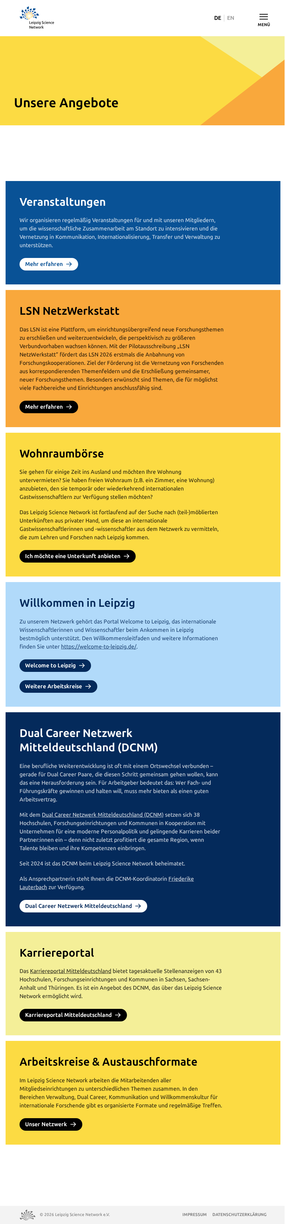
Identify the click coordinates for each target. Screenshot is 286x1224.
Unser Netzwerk (46, 1124)
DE (217, 18)
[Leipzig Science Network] (37, 18)
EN (230, 18)
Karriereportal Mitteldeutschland (70, 971)
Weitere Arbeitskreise (53, 686)
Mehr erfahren (44, 264)
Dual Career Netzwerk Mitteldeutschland (78, 906)
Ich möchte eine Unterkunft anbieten (72, 556)
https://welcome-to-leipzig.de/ (98, 646)
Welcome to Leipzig (50, 665)
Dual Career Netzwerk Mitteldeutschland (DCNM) (103, 814)
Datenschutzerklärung (239, 1214)
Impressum (194, 1214)
